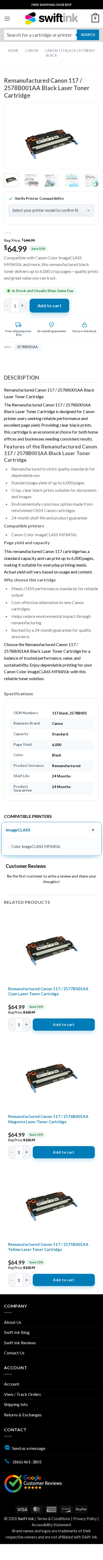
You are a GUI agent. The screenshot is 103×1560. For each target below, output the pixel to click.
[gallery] (51, 140)
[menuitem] (51, 4)
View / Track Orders (22, 1394)
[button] (7, 18)
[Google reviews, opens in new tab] (33, 1483)
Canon (31, 51)
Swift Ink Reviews (20, 1342)
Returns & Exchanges (23, 1414)
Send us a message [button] (28, 1448)
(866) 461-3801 (27, 1461)
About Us (12, 1322)
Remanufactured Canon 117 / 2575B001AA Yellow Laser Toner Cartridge (48, 1247)
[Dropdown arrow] (93, 829)
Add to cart (49, 305)
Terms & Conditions (53, 1518)
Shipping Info (16, 1404)
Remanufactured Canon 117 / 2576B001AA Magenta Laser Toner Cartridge (48, 1119)
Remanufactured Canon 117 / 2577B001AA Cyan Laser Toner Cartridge (48, 991)
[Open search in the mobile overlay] (51, 35)
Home (13, 51)
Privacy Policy (85, 1518)
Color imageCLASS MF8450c (35, 846)
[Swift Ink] (51, 18)
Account (11, 1383)
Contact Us (14, 1352)
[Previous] (17, 140)
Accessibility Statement (51, 1524)
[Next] (86, 140)
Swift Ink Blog (17, 1332)
